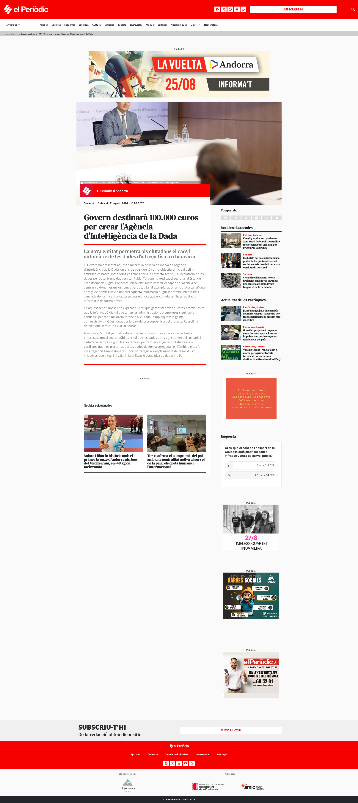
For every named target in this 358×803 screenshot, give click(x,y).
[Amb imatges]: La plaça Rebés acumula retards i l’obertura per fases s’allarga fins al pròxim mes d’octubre (261, 315)
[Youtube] (237, 9)
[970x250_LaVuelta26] (179, 96)
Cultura (96, 24)
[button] (353, 9)
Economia (69, 24)
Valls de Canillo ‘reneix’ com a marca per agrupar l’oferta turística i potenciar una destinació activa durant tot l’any (262, 354)
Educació (109, 24)
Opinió (150, 24)
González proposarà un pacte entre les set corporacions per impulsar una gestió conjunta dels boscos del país (260, 334)
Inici (7, 33)
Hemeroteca (211, 24)
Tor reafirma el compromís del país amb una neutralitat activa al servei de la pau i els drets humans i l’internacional (176, 461)
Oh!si (193, 24)
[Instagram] (230, 9)
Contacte (153, 754)
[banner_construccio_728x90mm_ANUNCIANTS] (145, 394)
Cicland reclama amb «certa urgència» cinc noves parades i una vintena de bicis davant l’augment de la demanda (260, 282)
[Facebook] (217, 9)
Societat (56, 24)
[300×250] (251, 421)
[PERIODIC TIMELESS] (251, 550)
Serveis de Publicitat (176, 754)
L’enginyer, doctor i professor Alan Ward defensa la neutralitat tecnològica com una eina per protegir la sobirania (261, 242)
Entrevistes (136, 24)
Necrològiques (179, 24)
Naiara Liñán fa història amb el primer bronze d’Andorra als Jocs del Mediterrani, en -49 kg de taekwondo (111, 461)
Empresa (84, 24)
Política (44, 24)
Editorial (162, 24)
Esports (122, 24)
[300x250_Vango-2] (251, 618)
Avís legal (221, 754)
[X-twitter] (224, 9)
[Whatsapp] (243, 9)
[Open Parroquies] (19, 25)
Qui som (135, 754)
